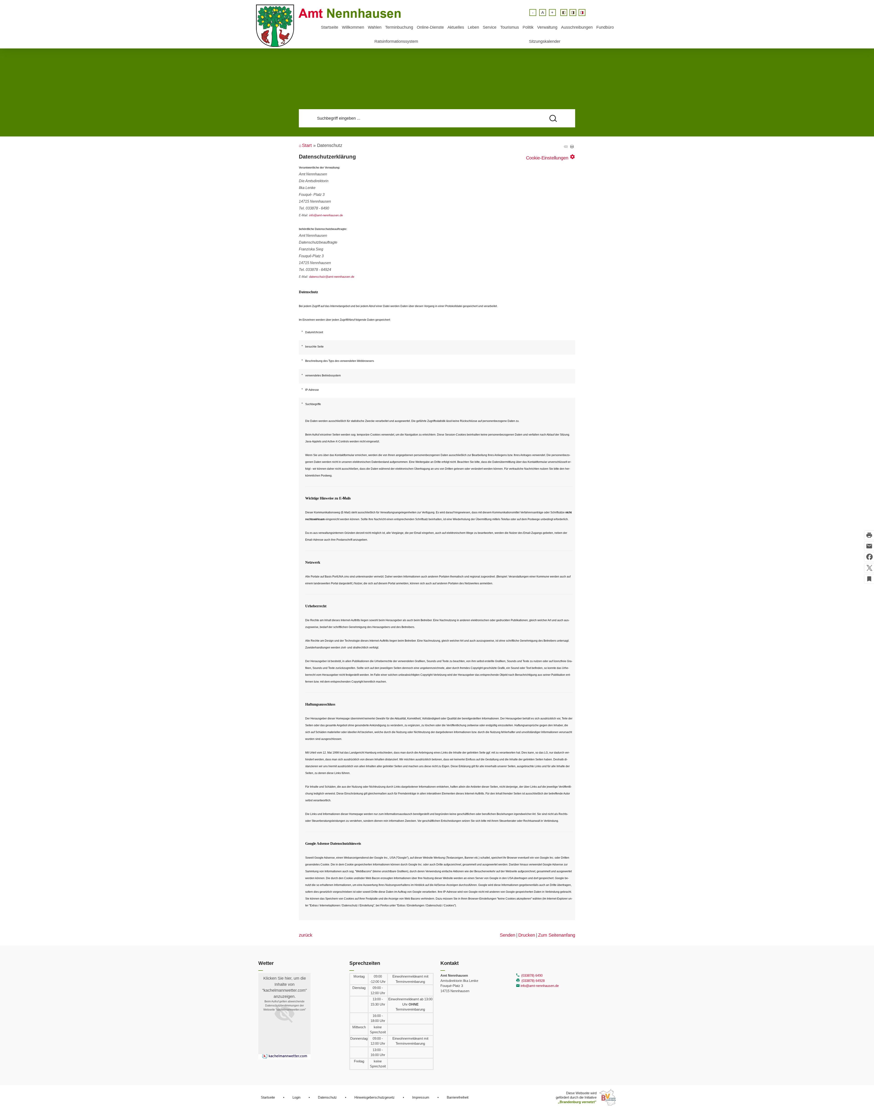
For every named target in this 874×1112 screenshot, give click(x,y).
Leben (473, 27)
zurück (305, 935)
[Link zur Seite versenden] (565, 146)
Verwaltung (547, 27)
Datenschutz (327, 1097)
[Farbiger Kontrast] (582, 12)
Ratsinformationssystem (396, 41)
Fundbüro (605, 27)
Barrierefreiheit (457, 1097)
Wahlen (374, 27)
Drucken (526, 935)
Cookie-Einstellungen (550, 157)
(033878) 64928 (533, 981)
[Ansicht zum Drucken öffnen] (572, 146)
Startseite (329, 27)
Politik (528, 27)
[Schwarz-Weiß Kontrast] (563, 12)
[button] (284, 1013)
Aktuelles (455, 27)
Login (296, 1097)
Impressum (420, 1097)
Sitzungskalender (544, 41)
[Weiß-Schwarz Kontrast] (572, 12)
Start (307, 145)
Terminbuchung (399, 27)
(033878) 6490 (532, 975)
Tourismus (509, 27)
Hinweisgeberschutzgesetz (374, 1097)
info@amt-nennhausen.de (540, 986)
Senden (507, 935)
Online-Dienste (430, 27)
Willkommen (353, 27)
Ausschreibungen (577, 27)
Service (489, 27)
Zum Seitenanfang (556, 935)
